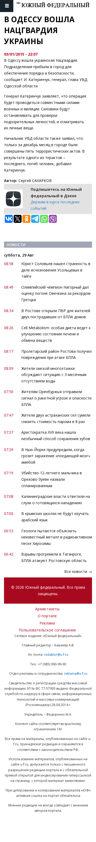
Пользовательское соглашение (47, 630)
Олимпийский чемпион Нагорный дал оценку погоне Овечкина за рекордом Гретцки (55, 293)
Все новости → (78, 571)
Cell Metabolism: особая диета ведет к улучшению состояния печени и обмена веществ (56, 334)
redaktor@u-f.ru (56, 654)
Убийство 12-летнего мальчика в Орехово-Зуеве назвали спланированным (51, 479)
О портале (47, 615)
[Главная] (56, 6)
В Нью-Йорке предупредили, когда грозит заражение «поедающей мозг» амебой (55, 456)
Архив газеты (47, 608)
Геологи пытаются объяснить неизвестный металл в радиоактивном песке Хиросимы (56, 537)
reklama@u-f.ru (75, 673)
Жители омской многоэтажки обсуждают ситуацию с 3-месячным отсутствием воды (53, 375)
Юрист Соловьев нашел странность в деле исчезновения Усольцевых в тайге (55, 270)
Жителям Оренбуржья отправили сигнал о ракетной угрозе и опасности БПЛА (56, 398)
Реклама (47, 623)
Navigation (6, 6)
